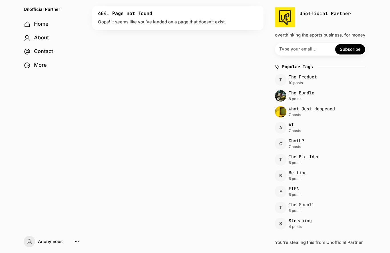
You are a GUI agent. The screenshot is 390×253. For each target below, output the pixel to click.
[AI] (319, 128)
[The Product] (319, 80)
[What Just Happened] (319, 112)
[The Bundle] (319, 96)
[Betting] (319, 176)
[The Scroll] (319, 208)
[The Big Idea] (319, 160)
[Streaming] (319, 224)
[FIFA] (319, 192)
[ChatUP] (319, 144)
